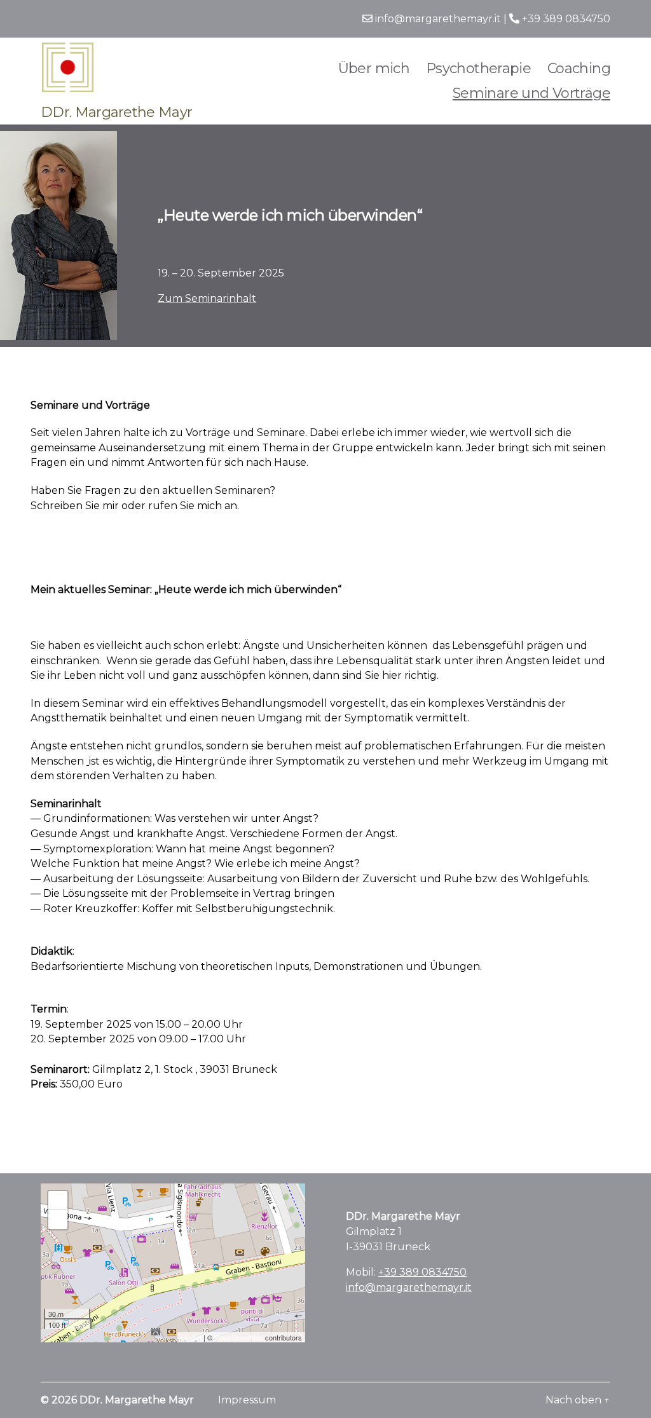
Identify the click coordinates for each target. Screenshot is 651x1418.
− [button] (58, 1219)
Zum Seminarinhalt (207, 298)
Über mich (374, 68)
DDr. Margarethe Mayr (136, 1400)
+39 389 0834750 (564, 19)
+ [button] (58, 1200)
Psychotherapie (478, 68)
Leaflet (191, 1337)
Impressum (247, 1400)
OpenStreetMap (238, 1337)
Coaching (578, 68)
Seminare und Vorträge (531, 93)
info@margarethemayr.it (437, 19)
